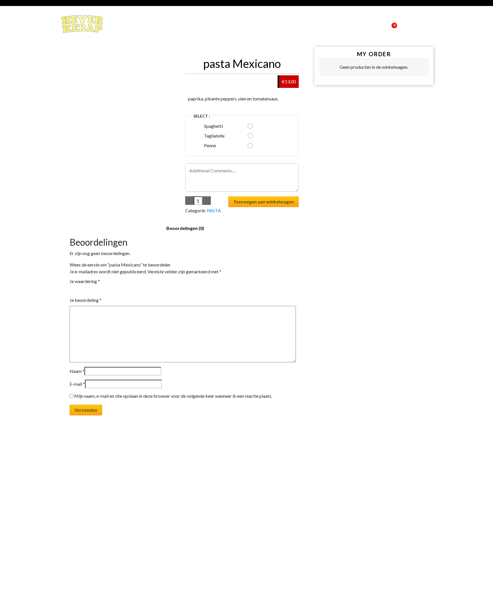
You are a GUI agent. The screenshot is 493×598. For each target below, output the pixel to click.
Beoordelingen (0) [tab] (185, 228)
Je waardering (85, 281)
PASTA (214, 210)
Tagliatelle (214, 135)
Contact (326, 24)
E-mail (77, 384)
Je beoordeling (86, 300)
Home (303, 24)
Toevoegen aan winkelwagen (263, 201)
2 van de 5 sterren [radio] (77, 289)
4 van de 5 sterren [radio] (88, 289)
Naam (77, 371)
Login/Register (360, 24)
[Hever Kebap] (82, 24)
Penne (210, 145)
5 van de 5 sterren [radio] (93, 289)
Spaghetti (213, 126)
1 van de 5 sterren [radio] (72, 289)
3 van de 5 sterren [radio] (82, 289)
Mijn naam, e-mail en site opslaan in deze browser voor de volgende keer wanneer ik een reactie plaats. (173, 396)
